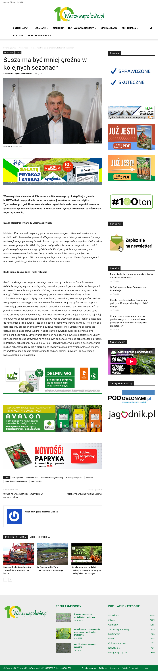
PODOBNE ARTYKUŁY (15, 537)
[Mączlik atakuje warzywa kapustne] (63, 648)
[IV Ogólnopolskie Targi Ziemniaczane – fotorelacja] (52, 554)
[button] (151, 28)
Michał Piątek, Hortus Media (20, 73)
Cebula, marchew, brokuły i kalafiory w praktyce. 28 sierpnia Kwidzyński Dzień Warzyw (86, 570)
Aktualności (20, 28)
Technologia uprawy (81, 28)
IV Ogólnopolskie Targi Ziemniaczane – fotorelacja (129, 289)
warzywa (89, 477)
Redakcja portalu (89, 668)
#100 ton (18, 35)
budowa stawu (32, 477)
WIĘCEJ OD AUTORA (40, 537)
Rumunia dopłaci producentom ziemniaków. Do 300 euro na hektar (17, 570)
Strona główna (9, 47)
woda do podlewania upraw (16, 481)
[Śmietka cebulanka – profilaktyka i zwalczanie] (63, 617)
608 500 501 (65, 668)
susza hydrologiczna (74, 477)
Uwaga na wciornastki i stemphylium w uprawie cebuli (23, 495)
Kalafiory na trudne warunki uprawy (84, 493)
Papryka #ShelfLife (39, 35)
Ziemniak (58, 28)
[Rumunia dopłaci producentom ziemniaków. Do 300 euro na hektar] (18, 554)
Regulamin (114, 668)
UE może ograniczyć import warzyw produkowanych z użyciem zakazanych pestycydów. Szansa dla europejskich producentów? (129, 321)
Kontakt (145, 668)
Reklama (103, 668)
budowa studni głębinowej (52, 477)
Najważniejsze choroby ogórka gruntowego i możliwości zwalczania (87, 632)
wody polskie (36, 481)
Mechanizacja (109, 28)
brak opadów (17, 477)
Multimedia (129, 28)
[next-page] (10, 580)
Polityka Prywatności (130, 668)
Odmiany (40, 28)
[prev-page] (5, 580)
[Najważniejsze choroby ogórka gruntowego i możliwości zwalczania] (63, 633)
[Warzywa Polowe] (79, 15)
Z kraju (18, 52)
